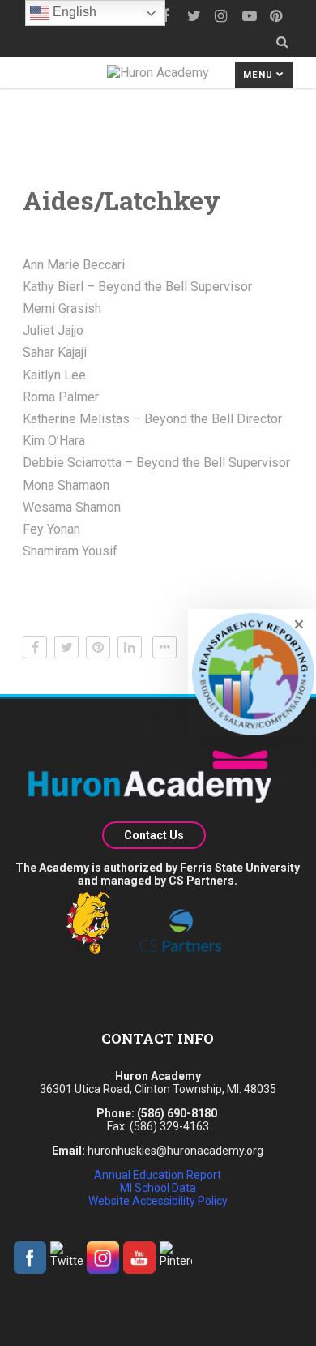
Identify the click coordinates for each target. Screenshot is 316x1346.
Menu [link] (259, 75)
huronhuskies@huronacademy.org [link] (175, 1150)
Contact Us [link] (154, 835)
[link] (193, 16)
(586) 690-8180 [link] (177, 1113)
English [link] (72, 12)
